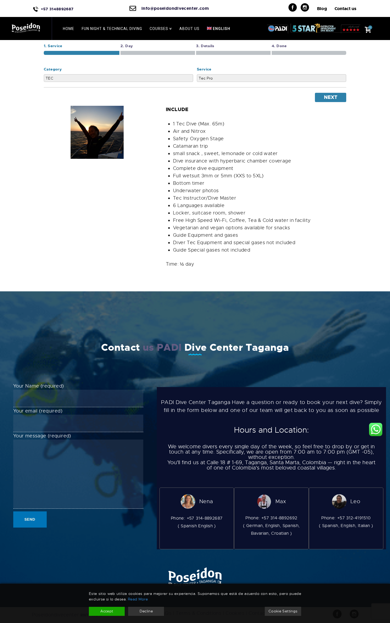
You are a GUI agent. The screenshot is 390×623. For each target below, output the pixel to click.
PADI (169, 347)
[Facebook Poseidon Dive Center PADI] (296, 7)
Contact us (345, 8)
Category (53, 69)
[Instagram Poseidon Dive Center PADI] (308, 7)
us (148, 347)
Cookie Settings (283, 611)
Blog (322, 8)
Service (204, 69)
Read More (138, 599)
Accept (106, 611)
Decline (146, 611)
